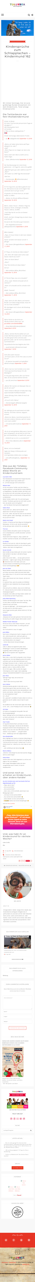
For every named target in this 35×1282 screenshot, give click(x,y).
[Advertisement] (17, 80)
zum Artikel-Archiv (17, 1168)
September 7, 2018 (10, 349)
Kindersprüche (19, 41)
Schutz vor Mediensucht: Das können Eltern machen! (16, 1155)
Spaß (15, 856)
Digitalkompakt (7, 783)
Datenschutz (12, 1262)
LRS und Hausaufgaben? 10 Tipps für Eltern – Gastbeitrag (16, 1150)
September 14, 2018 (10, 181)
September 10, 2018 (10, 200)
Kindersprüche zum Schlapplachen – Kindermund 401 (15, 951)
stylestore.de (25, 1264)
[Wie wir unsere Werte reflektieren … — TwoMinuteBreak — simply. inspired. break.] (11, 1189)
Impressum (5, 1262)
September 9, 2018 (22, 226)
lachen (11, 856)
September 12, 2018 (25, 159)
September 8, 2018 (10, 328)
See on (15, 1195)
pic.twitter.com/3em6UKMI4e (13, 323)
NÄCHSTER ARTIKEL (24, 865)
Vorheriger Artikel (11, 865)
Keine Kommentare (18, 851)
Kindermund (17, 855)
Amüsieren (7, 855)
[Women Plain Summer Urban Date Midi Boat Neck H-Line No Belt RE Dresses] (24, 1183)
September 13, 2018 (25, 138)
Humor (13, 41)
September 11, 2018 (10, 295)
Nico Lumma (11, 803)
